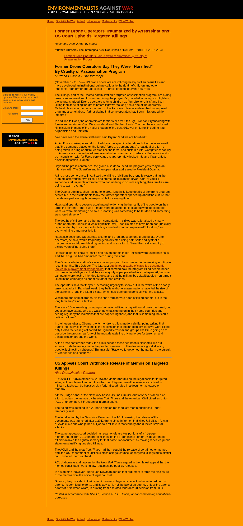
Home (50, 21)
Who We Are (126, 21)
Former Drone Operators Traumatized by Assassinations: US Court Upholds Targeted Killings (113, 33)
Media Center (109, 21)
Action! (81, 21)
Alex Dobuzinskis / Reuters (75, 373)
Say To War (65, 21)
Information (93, 21)
